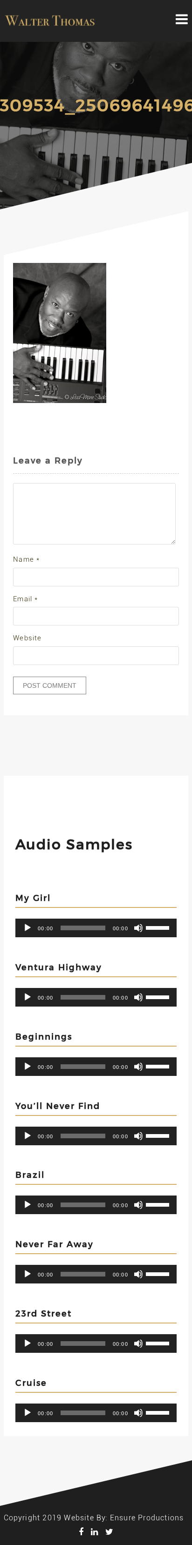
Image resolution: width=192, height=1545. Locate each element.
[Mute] (138, 928)
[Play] (27, 928)
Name (26, 559)
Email (25, 599)
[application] (96, 928)
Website (27, 638)
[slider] (159, 927)
